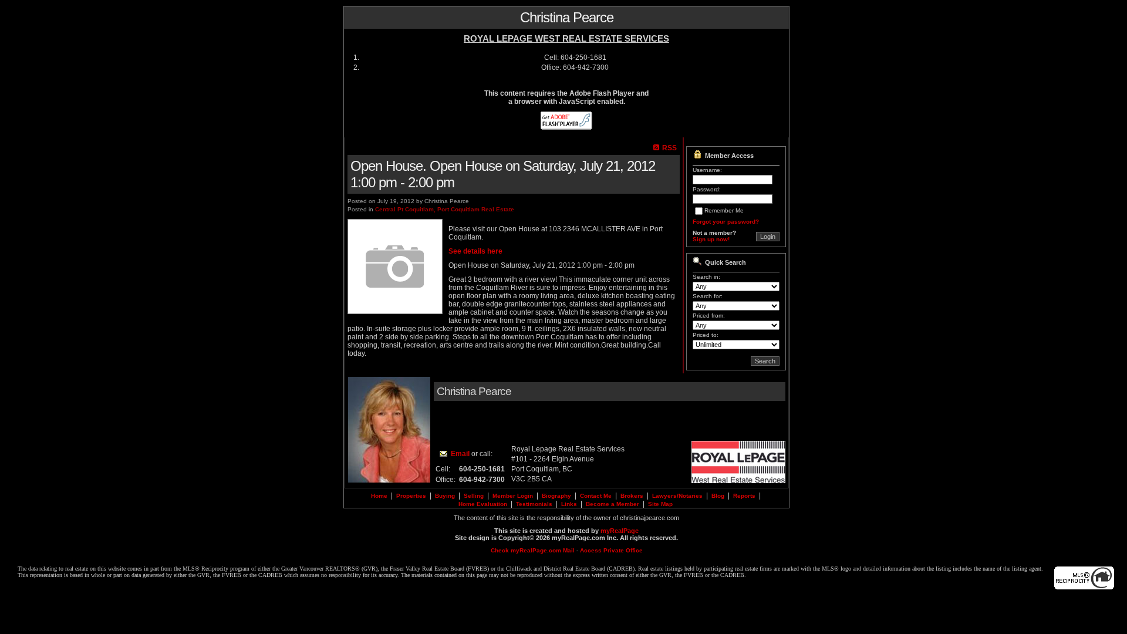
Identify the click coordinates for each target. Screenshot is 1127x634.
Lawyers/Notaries (677, 496)
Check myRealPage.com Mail (533, 550)
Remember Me (724, 210)
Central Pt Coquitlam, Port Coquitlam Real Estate (444, 209)
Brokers (631, 496)
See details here (475, 251)
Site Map (660, 504)
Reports (744, 496)
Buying (445, 496)
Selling (474, 496)
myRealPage (619, 530)
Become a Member (612, 504)
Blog (717, 496)
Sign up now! (711, 239)
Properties (411, 496)
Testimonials (534, 504)
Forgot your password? (726, 221)
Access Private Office (611, 550)
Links (569, 504)
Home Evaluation (482, 504)
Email (460, 454)
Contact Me (596, 496)
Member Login (512, 496)
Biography (556, 496)
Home (379, 496)
